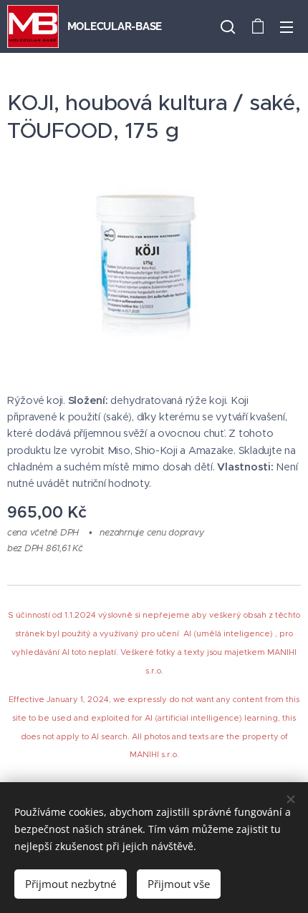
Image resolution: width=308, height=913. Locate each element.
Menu (286, 26)
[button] (228, 26)
